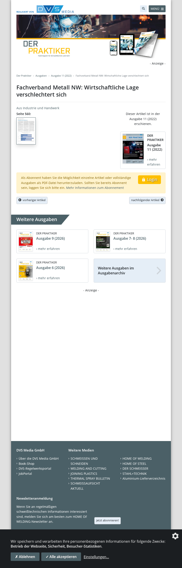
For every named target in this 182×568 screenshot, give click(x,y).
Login (151, 179)
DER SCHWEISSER (135, 468)
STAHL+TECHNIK (135, 473)
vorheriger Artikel (33, 200)
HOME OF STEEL (134, 463)
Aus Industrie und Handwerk (37, 108)
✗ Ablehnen (25, 556)
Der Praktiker (23, 75)
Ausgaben (41, 75)
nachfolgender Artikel (146, 200)
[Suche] (143, 8)
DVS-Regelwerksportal (35, 468)
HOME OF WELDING (137, 458)
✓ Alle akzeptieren (61, 556)
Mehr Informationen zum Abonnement (95, 188)
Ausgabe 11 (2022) (61, 75)
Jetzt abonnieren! (107, 520)
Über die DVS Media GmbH (39, 458)
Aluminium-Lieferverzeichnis (144, 478)
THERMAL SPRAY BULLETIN (90, 478)
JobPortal (25, 473)
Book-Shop (26, 463)
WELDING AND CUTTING (88, 468)
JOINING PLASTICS (84, 473)
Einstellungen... (96, 556)
